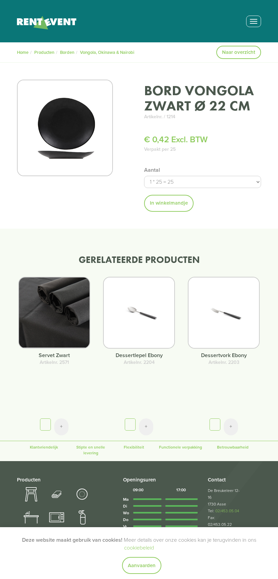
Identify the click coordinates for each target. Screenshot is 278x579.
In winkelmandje (169, 203)
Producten (44, 52)
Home (22, 52)
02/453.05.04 (227, 511)
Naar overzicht (238, 52)
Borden (67, 52)
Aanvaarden (142, 565)
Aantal (152, 170)
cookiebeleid (139, 547)
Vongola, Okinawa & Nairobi (107, 52)
